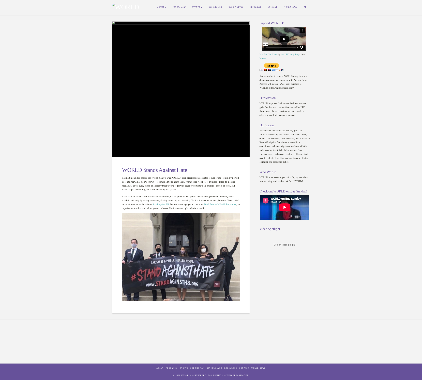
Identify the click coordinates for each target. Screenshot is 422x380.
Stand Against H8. (160, 204)
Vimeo (262, 58)
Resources (230, 368)
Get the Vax (197, 368)
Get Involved (214, 368)
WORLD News (258, 368)
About (160, 368)
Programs (172, 368)
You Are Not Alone (268, 54)
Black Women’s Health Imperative (220, 204)
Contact (244, 368)
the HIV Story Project (291, 54)
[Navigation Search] (305, 7)
